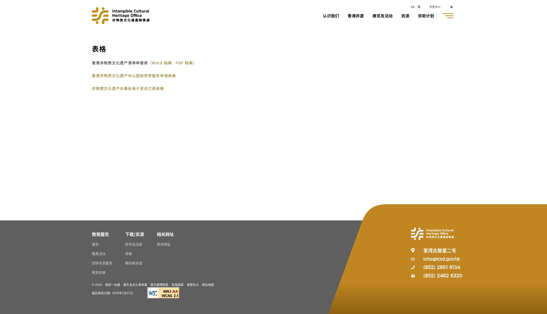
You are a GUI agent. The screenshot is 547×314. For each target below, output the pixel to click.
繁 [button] (419, 7)
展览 (95, 244)
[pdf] (175, 62)
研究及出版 (133, 244)
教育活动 (99, 253)
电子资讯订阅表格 (128, 88)
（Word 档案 (160, 62)
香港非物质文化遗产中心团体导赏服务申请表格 (134, 75)
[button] (331, 16)
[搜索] (451, 6)
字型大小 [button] (435, 7)
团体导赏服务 (102, 263)
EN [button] (413, 7)
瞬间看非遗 (133, 263)
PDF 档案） (186, 62)
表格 (128, 253)
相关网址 (164, 244)
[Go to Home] (121, 15)
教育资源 (99, 272)
